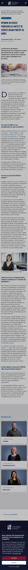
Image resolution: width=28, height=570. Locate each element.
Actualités (19, 10)
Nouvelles (13, 10)
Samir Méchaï (5, 441)
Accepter (14, 558)
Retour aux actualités (11, 514)
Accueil (3, 10)
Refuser (14, 562)
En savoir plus (17, 553)
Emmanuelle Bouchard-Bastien (9, 465)
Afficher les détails (14, 566)
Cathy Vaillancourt (15, 111)
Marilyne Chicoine (6, 490)
